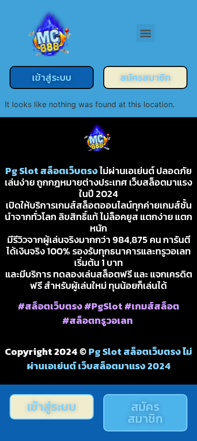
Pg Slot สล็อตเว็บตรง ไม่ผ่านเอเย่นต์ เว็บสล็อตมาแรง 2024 (110, 358)
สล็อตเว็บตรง (69, 171)
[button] (145, 33)
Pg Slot (21, 171)
